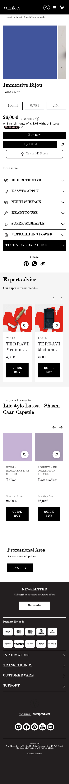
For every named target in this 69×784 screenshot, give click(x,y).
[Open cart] (62, 7)
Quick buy (17, 370)
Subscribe (34, 605)
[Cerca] (46, 7)
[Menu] (54, 8)
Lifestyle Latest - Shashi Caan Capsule (26, 17)
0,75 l (34, 106)
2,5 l (56, 106)
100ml (13, 106)
